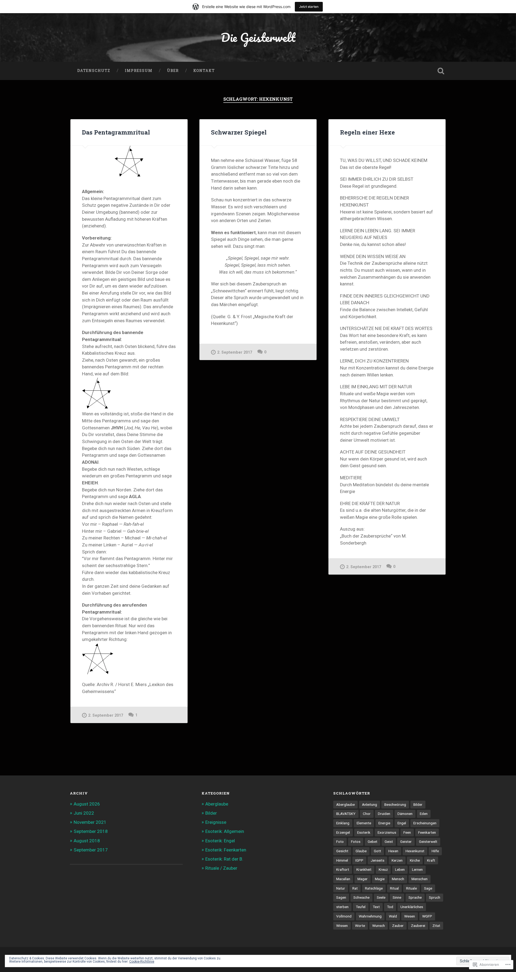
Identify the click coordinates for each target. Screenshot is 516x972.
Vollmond (344, 916)
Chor (367, 813)
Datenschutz (93, 70)
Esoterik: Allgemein (224, 831)
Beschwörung (395, 804)
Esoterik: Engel (220, 840)
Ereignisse (215, 822)
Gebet (372, 841)
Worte (360, 925)
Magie (380, 879)
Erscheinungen (424, 823)
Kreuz (383, 869)
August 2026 (87, 804)
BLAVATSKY (346, 813)
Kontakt (204, 70)
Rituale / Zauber (221, 868)
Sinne (397, 897)
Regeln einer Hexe (367, 132)
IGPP (359, 860)
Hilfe (435, 851)
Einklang (342, 823)
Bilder (211, 813)
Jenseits (377, 860)
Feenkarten (427, 832)
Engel (401, 823)
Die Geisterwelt (258, 37)
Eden (424, 813)
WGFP (427, 916)
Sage (428, 888)
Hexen (393, 851)
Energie (384, 823)
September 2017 (91, 850)
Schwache (361, 897)
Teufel (361, 907)
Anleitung (369, 804)
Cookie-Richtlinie (141, 961)
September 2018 (91, 831)
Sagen (341, 897)
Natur (340, 888)
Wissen (342, 925)
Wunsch (378, 925)
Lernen (417, 869)
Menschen (419, 879)
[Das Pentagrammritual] (129, 161)
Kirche (415, 860)
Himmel (342, 860)
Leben (400, 869)
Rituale (411, 888)
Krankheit (363, 869)
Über (173, 70)
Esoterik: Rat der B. (224, 859)
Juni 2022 (84, 813)
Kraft (431, 860)
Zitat (436, 925)
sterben (342, 907)
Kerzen (397, 860)
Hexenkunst (415, 851)
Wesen (409, 916)
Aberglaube (216, 804)
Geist (389, 841)
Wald (393, 916)
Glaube (361, 851)
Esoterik (363, 832)
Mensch (398, 879)
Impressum (138, 70)
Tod (390, 907)
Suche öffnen (440, 71)
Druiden (384, 813)
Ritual (394, 888)
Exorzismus (387, 832)
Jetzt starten (308, 7)
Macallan (343, 879)
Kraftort (342, 869)
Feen (407, 832)
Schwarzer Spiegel (239, 132)
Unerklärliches (411, 907)
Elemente (364, 823)
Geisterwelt (428, 841)
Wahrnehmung (370, 916)
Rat (355, 888)
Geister (406, 841)
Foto (340, 841)
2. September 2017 (105, 715)
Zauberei (418, 925)
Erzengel (343, 832)
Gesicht (342, 851)
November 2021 (90, 822)
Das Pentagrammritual (116, 132)
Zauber (398, 925)
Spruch (434, 897)
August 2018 (87, 840)
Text (376, 907)
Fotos (355, 841)
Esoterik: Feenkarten (225, 850)
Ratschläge (374, 888)
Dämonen (405, 813)
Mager (362, 879)
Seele (381, 897)
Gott (377, 851)
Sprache (415, 897)
